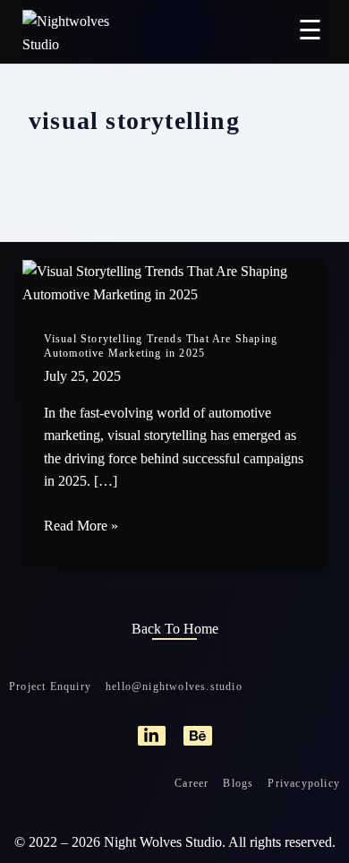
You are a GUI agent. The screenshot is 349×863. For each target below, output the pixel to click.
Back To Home (175, 628)
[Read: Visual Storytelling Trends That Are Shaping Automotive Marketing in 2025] (175, 281)
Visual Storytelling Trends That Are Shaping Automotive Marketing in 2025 (161, 345)
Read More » (81, 523)
